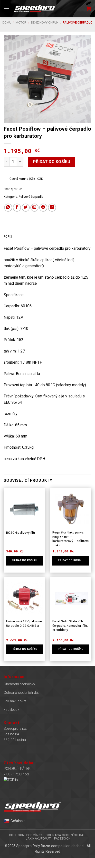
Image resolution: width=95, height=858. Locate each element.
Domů (6, 22)
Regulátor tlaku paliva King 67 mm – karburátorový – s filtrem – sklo (70, 538)
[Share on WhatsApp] (8, 208)
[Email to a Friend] (34, 208)
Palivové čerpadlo (78, 22)
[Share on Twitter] (26, 208)
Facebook (11, 710)
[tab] (47, 236)
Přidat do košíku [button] (24, 560)
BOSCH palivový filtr (20, 532)
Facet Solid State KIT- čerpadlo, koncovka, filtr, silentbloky (70, 625)
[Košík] (88, 8)
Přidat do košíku (51, 161)
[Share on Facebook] (17, 208)
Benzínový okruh (44, 22)
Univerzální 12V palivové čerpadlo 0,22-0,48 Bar (24, 623)
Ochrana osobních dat (21, 693)
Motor (21, 22)
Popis (8, 236)
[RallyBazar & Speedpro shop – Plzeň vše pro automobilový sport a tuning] (34, 8)
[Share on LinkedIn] (52, 208)
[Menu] (7, 8)
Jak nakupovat (15, 701)
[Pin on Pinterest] (43, 208)
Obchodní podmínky (19, 684)
